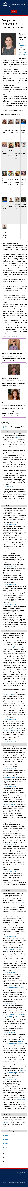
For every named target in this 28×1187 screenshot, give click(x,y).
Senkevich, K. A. (14, 730)
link (5, 448)
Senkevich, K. (18, 437)
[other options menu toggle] (12, 427)
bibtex (8, 448)
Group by (5, 426)
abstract (13, 448)
